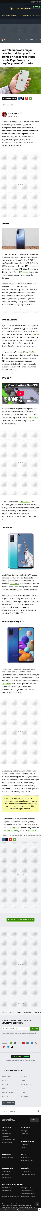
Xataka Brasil (6, 1191)
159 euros (23, 272)
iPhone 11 (25, 502)
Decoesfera (6, 1174)
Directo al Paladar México (10, 1197)
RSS (36, 1042)
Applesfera (5, 1137)
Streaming (6, 1076)
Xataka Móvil (6, 1134)
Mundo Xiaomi (7, 1142)
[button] (15, 113)
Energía (5, 1084)
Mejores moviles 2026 (24, 1012)
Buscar (38, 1111)
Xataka (4, 1131)
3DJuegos (24, 1131)
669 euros (33, 417)
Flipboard (26, 98)
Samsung (24, 1088)
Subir (33, 1120)
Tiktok (12, 1046)
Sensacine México (27, 1191)
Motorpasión (25, 1158)
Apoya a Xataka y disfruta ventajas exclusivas (20, 1060)
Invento (13, 40)
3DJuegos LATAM (26, 1188)
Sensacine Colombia (28, 1194)
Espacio (5, 1080)
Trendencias (6, 1171)
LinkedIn (8, 1046)
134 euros (6, 683)
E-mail (30, 98)
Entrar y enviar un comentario (21, 920)
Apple (4, 1088)
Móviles (23, 1080)
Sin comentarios (10, 98)
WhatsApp (11, 1042)
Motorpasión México (28, 1197)
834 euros (34, 334)
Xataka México (7, 1188)
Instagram (27, 1042)
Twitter (22, 98)
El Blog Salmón (26, 1171)
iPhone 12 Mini (29, 352)
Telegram (15, 827)
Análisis (24, 1076)
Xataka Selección (20, 8)
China (6, 40)
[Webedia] (36, 1)
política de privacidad (30, 1033)
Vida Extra (24, 1134)
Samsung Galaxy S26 (26, 40)
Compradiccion (7, 1177)
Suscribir (34, 1029)
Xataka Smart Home (8, 1140)
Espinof (23, 1147)
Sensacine (24, 1144)
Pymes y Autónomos (28, 1174)
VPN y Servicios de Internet (30, 15)
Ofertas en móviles (9, 15)
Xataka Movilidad (27, 1084)
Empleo (5, 1096)
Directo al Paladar (8, 1158)
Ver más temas (8, 1103)
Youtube (23, 1042)
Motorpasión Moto (27, 1161)
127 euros (14, 583)
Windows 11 (25, 1096)
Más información (32, 1209)
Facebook (19, 98)
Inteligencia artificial (9, 1092)
